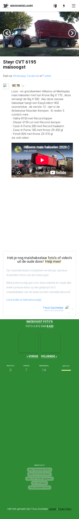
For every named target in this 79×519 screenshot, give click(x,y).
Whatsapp (19, 75)
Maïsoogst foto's (39, 321)
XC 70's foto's (39, 483)
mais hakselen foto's (40, 487)
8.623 (50, 326)
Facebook (33, 75)
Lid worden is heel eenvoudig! (23, 299)
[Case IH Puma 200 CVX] (28, 343)
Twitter (47, 75)
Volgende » (49, 356)
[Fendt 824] (50, 343)
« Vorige (32, 356)
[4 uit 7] (66, 370)
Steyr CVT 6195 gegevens (39, 478)
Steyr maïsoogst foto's (40, 469)
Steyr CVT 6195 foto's (39, 474)
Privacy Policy (65, 509)
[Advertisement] (39, 221)
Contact (52, 509)
